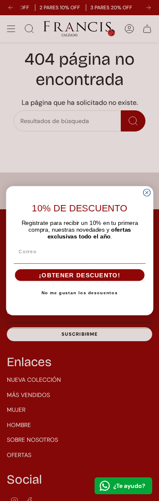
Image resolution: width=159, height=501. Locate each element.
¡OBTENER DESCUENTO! (79, 275)
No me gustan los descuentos (80, 292)
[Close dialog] (147, 192)
